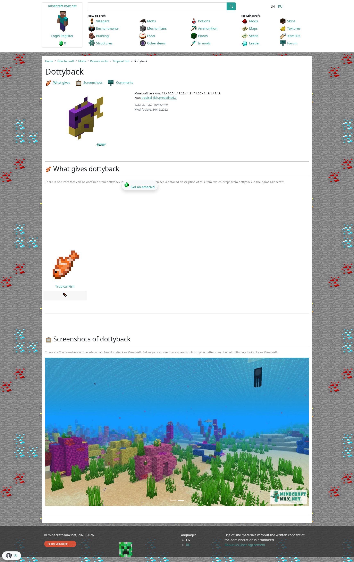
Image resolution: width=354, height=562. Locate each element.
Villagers (102, 21)
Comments (124, 82)
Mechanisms (157, 28)
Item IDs (293, 36)
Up (16, 555)
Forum (292, 43)
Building (102, 36)
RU (280, 6)
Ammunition (207, 28)
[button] (65, 432)
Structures (104, 43)
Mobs (151, 21)
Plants (203, 36)
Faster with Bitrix (58, 544)
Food (151, 36)
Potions (204, 21)
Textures (294, 28)
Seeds (253, 36)
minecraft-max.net (62, 6)
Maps (253, 28)
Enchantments (107, 28)
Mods (253, 21)
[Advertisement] (177, 218)
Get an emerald (143, 187)
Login (55, 36)
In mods (204, 43)
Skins (291, 21)
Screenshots (93, 82)
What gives (61, 82)
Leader (254, 43)
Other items (156, 43)
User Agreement (252, 545)
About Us (232, 545)
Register (67, 36)
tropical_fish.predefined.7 (159, 98)
